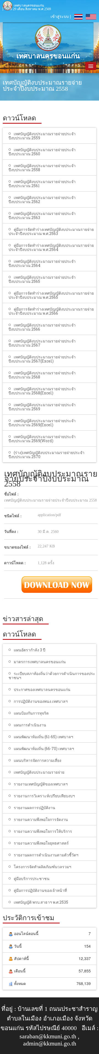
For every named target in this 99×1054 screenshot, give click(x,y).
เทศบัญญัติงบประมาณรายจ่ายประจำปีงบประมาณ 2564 (42, 263)
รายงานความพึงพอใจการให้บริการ (43, 831)
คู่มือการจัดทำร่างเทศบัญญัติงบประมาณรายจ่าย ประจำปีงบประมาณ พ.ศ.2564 (51, 247)
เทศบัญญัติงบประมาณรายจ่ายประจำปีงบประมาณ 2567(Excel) (42, 359)
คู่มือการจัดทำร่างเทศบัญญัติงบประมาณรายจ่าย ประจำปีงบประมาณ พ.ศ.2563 (51, 231)
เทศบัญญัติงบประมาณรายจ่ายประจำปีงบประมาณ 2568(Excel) (42, 390)
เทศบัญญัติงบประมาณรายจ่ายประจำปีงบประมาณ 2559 (42, 135)
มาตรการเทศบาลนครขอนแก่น (40, 661)
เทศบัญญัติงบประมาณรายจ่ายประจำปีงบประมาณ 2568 (42, 375)
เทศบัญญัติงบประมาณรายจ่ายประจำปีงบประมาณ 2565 (42, 279)
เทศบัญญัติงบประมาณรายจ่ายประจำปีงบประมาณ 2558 (42, 167)
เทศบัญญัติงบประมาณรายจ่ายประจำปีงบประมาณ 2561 (42, 183)
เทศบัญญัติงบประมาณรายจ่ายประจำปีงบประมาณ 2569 (42, 406)
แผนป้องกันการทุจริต (31, 713)
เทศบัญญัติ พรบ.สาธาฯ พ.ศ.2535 (41, 902)
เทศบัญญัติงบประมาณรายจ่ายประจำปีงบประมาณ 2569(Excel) (42, 422)
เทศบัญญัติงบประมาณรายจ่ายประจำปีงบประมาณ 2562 (42, 199)
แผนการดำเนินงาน (30, 724)
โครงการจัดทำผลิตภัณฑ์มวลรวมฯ (42, 866)
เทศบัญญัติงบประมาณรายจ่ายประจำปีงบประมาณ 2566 (42, 327)
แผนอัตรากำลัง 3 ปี (29, 649)
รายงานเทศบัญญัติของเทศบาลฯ (41, 784)
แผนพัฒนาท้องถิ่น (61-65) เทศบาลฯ (43, 736)
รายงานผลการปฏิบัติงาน (34, 807)
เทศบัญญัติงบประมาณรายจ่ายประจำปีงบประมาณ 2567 (42, 343)
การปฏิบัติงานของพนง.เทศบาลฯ (41, 701)
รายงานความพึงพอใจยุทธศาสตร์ (41, 843)
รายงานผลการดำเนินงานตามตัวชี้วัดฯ (46, 854)
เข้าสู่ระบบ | (61, 16)
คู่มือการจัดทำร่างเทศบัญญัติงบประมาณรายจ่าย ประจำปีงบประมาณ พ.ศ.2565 (51, 295)
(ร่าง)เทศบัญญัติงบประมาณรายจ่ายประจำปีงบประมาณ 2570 (46, 454)
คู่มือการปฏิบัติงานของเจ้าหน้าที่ (40, 890)
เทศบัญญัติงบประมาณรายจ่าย (39, 772)
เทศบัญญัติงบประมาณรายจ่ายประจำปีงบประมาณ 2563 (42, 215)
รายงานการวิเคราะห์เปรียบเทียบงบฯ (44, 795)
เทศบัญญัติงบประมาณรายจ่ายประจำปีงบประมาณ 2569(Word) (42, 438)
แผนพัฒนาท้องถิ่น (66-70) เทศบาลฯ (44, 748)
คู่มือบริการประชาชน (32, 878)
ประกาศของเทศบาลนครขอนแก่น (42, 689)
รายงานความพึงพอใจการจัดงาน (41, 819)
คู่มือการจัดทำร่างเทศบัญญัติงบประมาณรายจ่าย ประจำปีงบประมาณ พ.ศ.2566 (51, 311)
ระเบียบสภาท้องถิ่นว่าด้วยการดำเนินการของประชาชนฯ (52, 675)
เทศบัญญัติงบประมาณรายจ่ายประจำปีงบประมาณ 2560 (42, 151)
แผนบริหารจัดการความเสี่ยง (37, 760)
